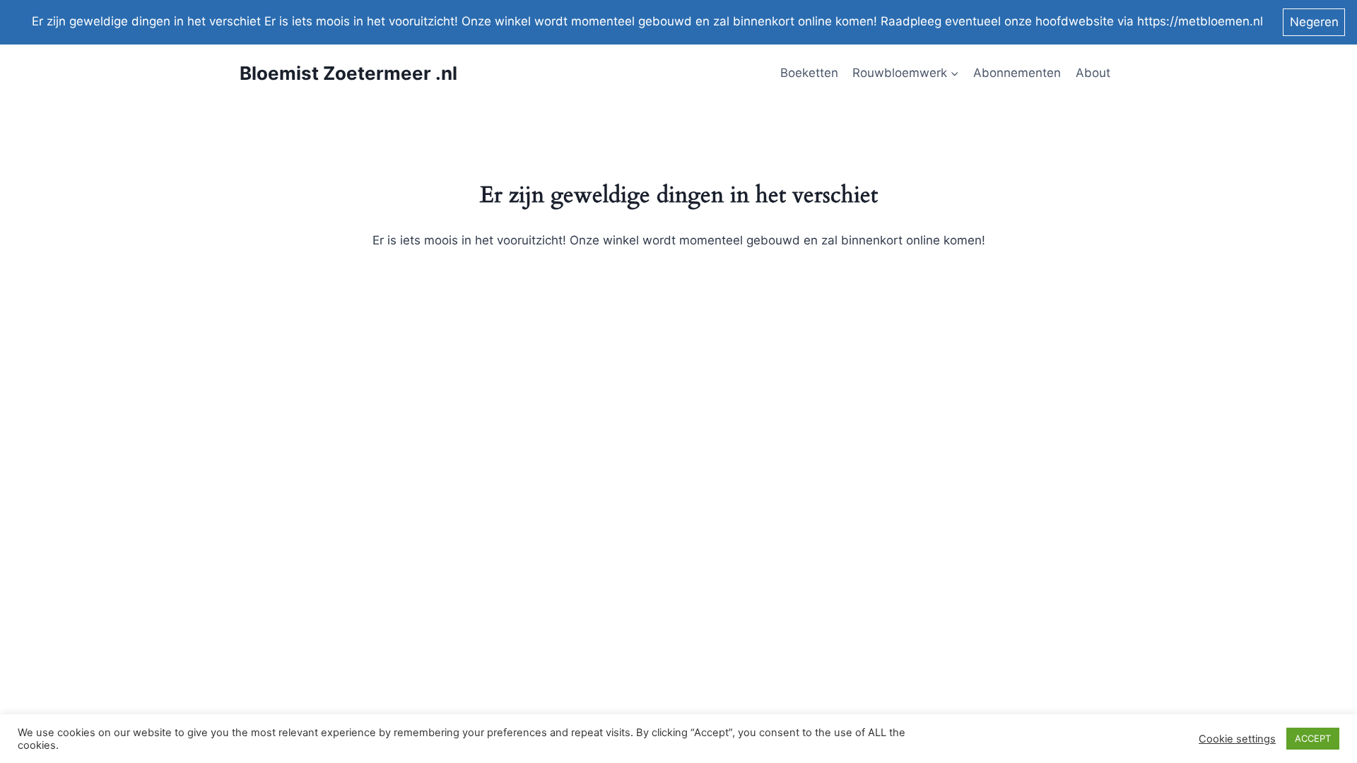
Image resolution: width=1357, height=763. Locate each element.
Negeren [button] (1314, 22)
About (1093, 73)
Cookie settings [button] (1237, 739)
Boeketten (809, 73)
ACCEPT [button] (1313, 738)
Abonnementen (1017, 73)
